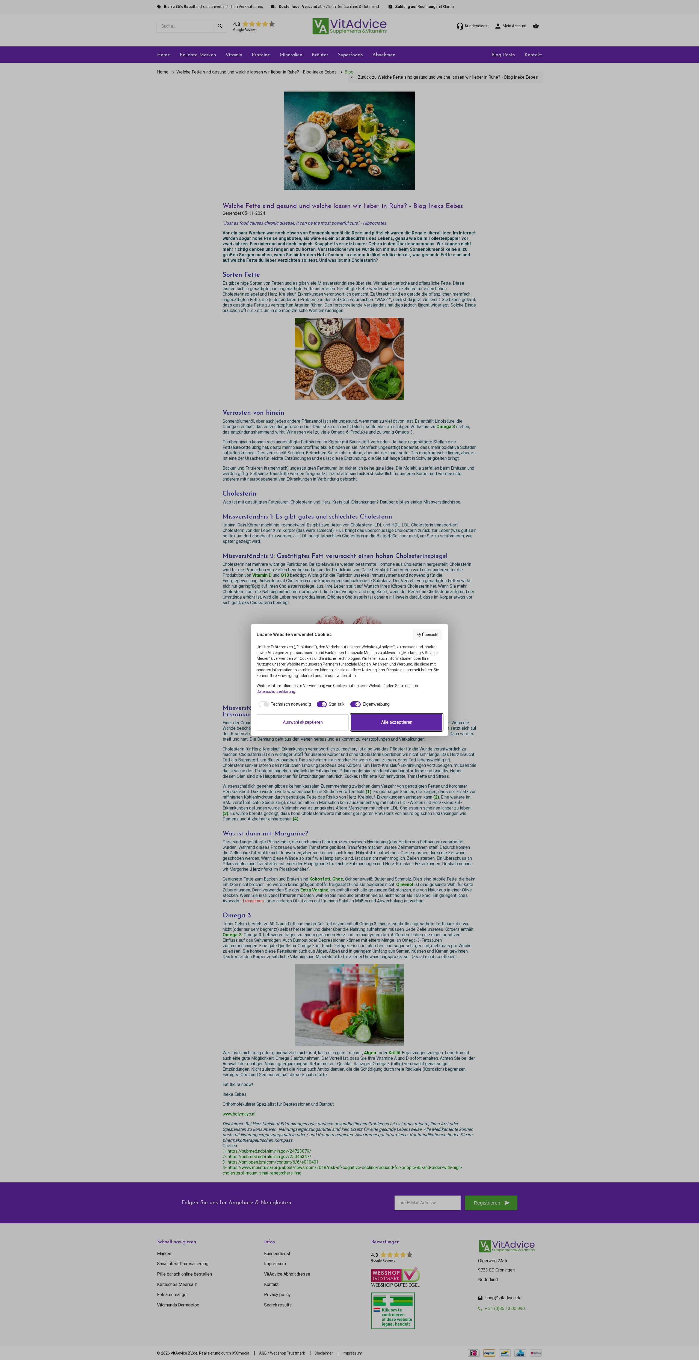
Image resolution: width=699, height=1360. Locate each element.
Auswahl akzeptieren (303, 722)
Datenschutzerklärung (276, 691)
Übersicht (430, 634)
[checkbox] (284, 704)
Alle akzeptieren (396, 722)
